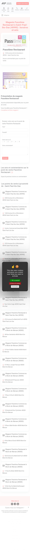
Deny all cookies (15, 283)
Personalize (15, 286)
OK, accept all (15, 280)
